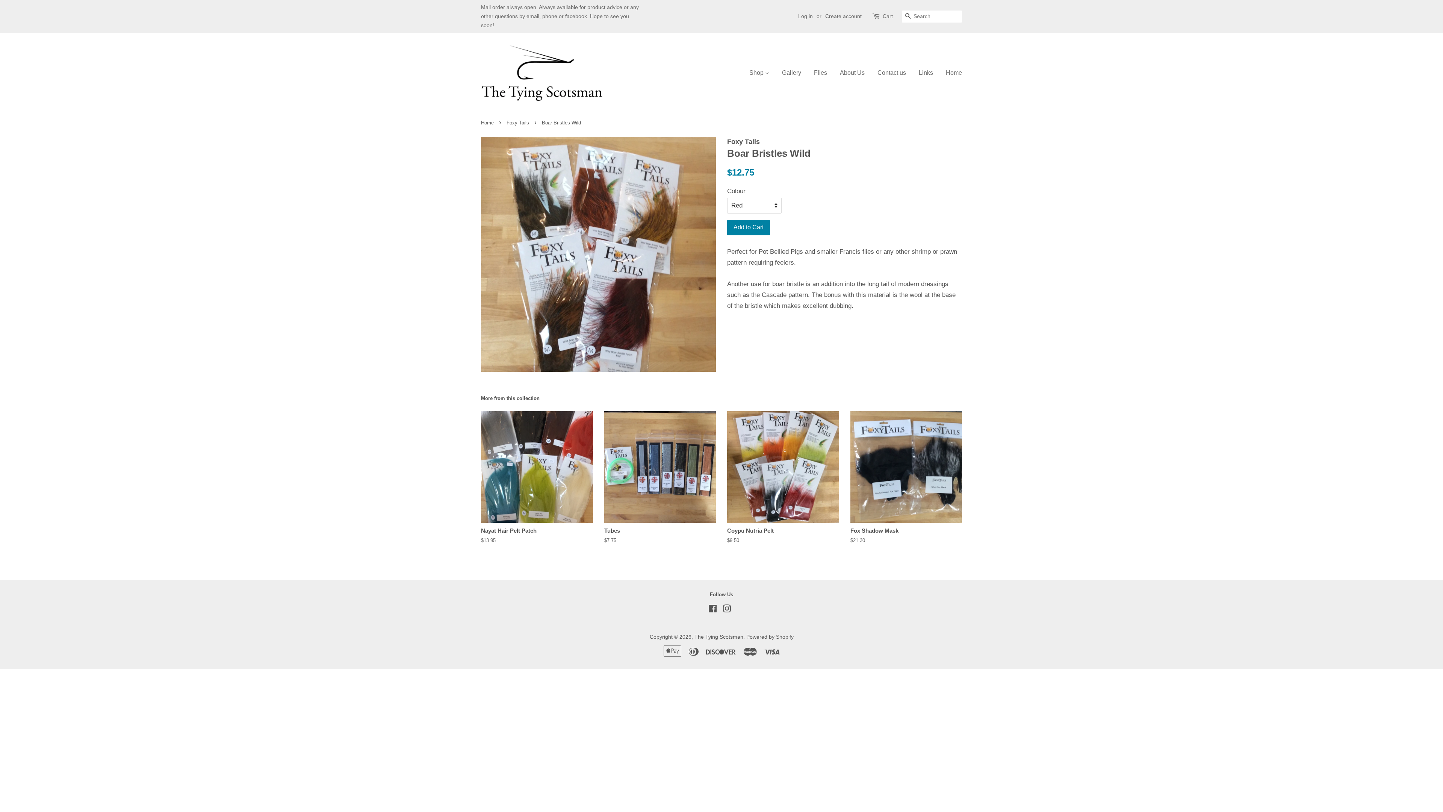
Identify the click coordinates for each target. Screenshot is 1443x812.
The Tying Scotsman (718, 637)
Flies (820, 73)
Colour (736, 191)
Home (954, 73)
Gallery (791, 73)
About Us (852, 73)
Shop (757, 73)
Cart (888, 16)
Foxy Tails (518, 123)
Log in (805, 16)
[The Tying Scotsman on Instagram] (727, 610)
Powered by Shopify (770, 637)
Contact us (891, 73)
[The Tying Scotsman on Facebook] (712, 610)
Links (926, 73)
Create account (843, 16)
